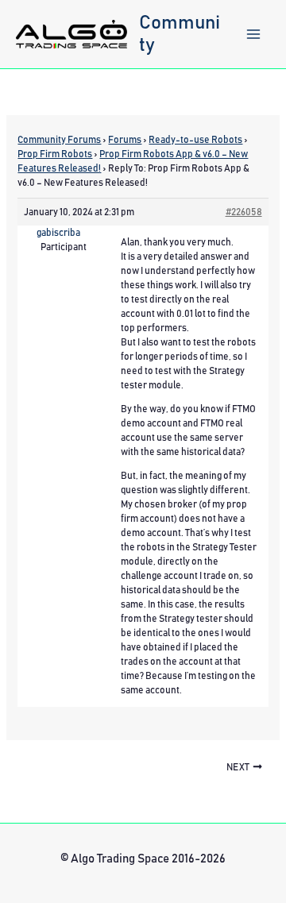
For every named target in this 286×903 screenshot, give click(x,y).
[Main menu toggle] (253, 34)
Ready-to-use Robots (195, 140)
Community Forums (59, 140)
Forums (124, 140)
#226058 (244, 212)
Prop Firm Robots (54, 154)
